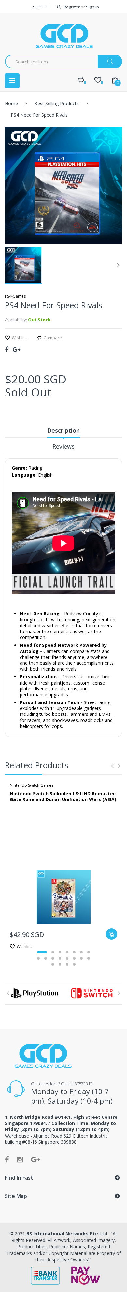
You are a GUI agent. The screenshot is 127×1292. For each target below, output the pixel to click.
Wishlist (19, 337)
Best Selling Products (56, 103)
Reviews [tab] (63, 446)
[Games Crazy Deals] (63, 35)
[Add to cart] (111, 934)
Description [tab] (63, 430)
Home (11, 103)
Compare (53, 337)
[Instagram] (20, 1159)
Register (72, 7)
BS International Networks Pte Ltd (67, 1233)
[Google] (16, 349)
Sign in (92, 7)
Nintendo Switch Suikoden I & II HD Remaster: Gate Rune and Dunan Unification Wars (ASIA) (63, 796)
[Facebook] (6, 349)
